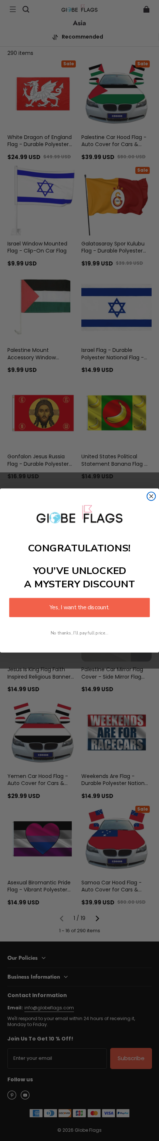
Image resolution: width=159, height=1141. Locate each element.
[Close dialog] (151, 496)
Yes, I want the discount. (79, 607)
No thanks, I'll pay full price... (79, 633)
